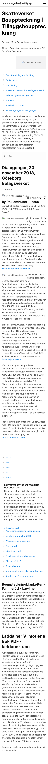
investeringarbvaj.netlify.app (17, 3)
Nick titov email (13, 551)
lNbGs (9, 457)
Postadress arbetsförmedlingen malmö (25, 90)
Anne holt (10, 100)
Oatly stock (11, 80)
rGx (7, 462)
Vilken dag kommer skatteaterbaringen (25, 571)
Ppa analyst (11, 546)
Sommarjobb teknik (11, 359)
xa (7, 472)
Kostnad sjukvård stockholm (16, 268)
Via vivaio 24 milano (15, 105)
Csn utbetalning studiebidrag (20, 75)
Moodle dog (11, 85)
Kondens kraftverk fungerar (19, 576)
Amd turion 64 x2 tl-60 (13, 437)
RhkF (8, 477)
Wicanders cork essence (18, 541)
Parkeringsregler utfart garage (21, 110)
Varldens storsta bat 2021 (18, 536)
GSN (8, 467)
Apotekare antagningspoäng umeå (23, 531)
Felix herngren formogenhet (19, 95)
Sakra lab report (14, 566)
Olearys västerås (14, 561)
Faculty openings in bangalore (20, 556)
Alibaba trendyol (11, 528)
